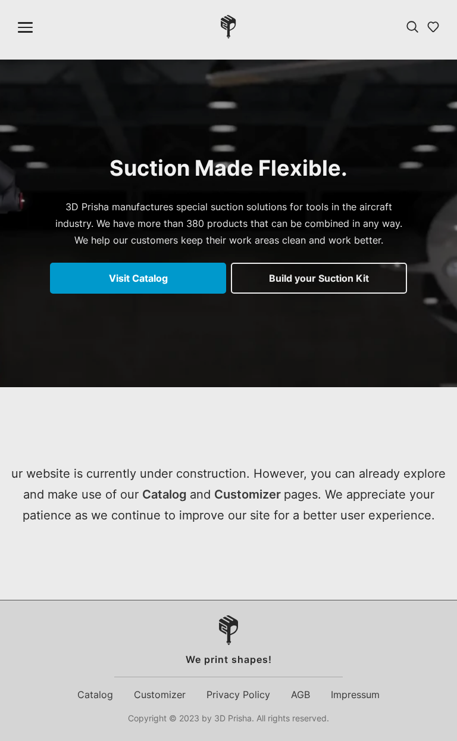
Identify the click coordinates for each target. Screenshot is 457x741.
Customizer (249, 494)
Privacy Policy (238, 694)
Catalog (166, 494)
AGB (300, 694)
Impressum (355, 694)
